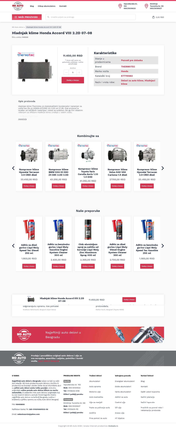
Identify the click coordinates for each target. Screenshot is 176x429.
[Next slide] (163, 168)
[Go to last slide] (13, 168)
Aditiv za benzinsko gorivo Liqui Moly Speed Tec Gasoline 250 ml (147, 249)
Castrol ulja (120, 402)
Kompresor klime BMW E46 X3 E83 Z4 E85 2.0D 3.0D (59, 172)
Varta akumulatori (123, 392)
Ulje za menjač (95, 402)
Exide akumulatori (123, 386)
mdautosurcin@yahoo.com (28, 414)
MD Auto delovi (17, 27)
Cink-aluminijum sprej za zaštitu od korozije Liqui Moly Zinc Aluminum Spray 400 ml (88, 249)
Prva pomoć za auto (98, 418)
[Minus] (66, 72)
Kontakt (62, 6)
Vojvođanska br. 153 (130, 5)
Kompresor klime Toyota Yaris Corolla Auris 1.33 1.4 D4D (88, 172)
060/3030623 (130, 8)
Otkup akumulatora (46, 6)
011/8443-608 (73, 391)
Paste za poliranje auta (99, 408)
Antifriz (92, 413)
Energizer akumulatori (125, 381)
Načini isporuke (148, 402)
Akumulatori (94, 381)
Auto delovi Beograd (48, 361)
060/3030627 (156, 8)
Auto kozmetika (96, 397)
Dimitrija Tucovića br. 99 (157, 5)
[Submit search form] (48, 17)
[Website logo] (18, 6)
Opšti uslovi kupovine (150, 392)
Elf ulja (118, 408)
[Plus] (79, 72)
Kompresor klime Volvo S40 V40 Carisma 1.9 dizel (117, 172)
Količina (73, 68)
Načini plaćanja (147, 397)
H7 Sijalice (119, 418)
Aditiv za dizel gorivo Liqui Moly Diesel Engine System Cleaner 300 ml (117, 249)
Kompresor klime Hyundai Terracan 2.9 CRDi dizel (29, 172)
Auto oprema (95, 386)
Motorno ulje (94, 392)
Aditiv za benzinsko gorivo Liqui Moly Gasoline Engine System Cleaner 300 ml (59, 249)
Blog (32, 6)
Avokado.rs (113, 426)
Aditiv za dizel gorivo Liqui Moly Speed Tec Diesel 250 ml (29, 249)
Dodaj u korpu (73, 80)
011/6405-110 (72, 409)
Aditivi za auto (121, 397)
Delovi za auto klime (132, 80)
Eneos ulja (119, 413)
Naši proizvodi (28, 17)
